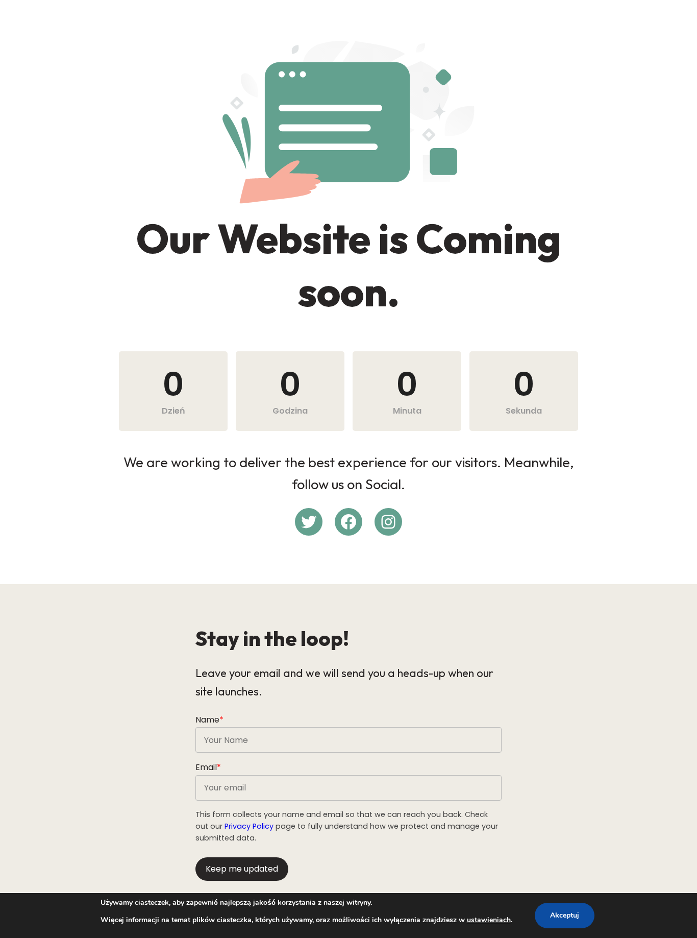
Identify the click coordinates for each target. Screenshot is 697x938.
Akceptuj (564, 915)
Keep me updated (242, 869)
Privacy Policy (249, 826)
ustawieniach (489, 920)
